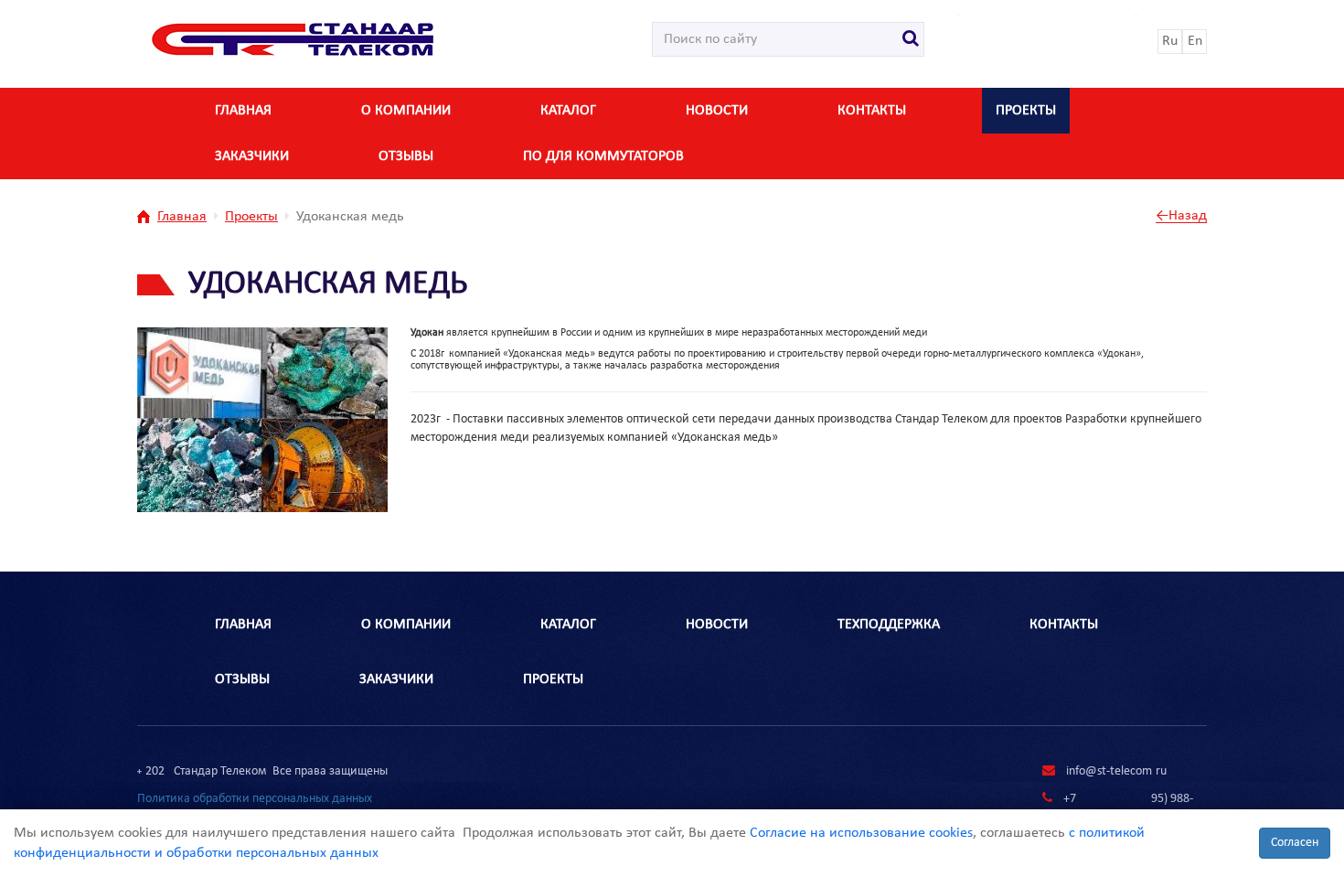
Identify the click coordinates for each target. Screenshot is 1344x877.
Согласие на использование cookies (861, 833)
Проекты (1026, 110)
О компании (406, 110)
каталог (568, 110)
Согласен (1294, 843)
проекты (553, 679)
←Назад (1181, 216)
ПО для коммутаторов (603, 156)
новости (717, 110)
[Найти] (911, 39)
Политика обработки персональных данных (254, 799)
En (1195, 41)
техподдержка (888, 624)
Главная (243, 110)
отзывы (406, 156)
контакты (871, 110)
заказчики (252, 156)
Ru (1170, 41)
